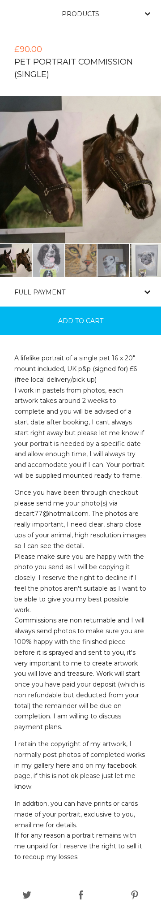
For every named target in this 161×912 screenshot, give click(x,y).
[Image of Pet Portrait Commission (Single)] (16, 260)
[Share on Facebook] (81, 895)
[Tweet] (27, 895)
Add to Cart (80, 321)
